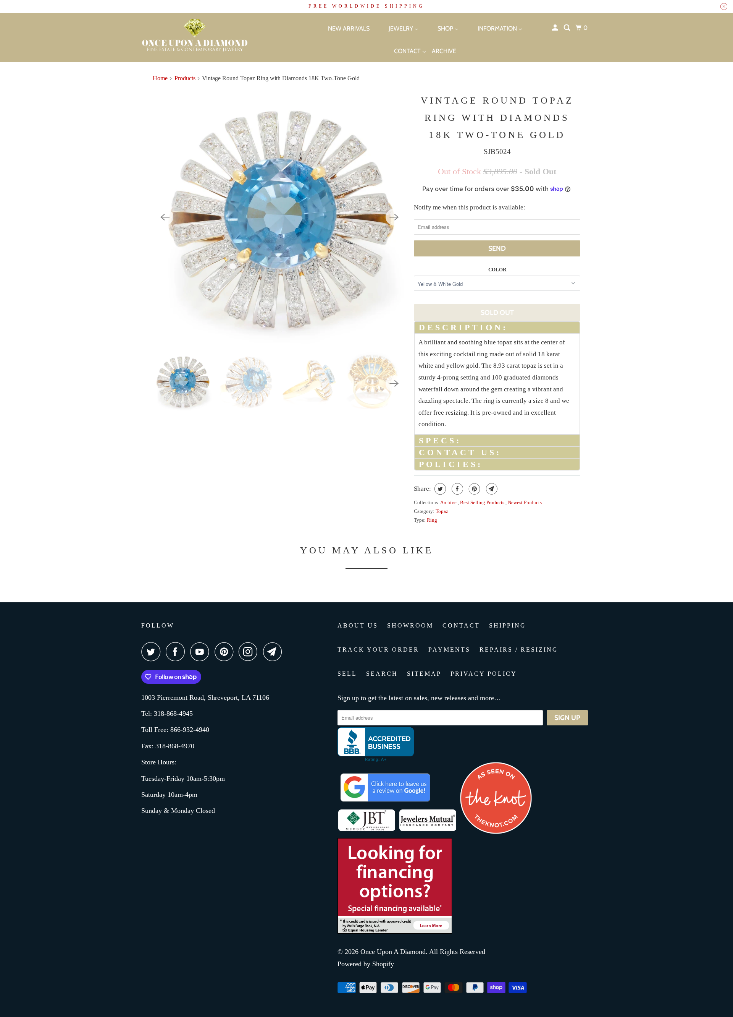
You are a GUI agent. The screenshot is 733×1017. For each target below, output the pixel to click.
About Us (357, 625)
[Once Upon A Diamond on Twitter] (152, 651)
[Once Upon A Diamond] (213, 37)
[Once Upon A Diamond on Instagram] (250, 651)
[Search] (567, 28)
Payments (449, 649)
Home (160, 78)
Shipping (507, 625)
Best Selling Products (482, 502)
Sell (347, 673)
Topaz (442, 511)
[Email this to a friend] (490, 489)
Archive (449, 502)
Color (497, 269)
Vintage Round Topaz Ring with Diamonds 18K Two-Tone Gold (497, 117)
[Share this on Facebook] (456, 489)
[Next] (394, 217)
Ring (432, 520)
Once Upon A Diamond (393, 951)
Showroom (410, 625)
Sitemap (424, 673)
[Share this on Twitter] (439, 489)
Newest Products (525, 502)
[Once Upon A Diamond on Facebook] (177, 651)
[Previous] (165, 217)
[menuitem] (342, 28)
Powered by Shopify (365, 964)
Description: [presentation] (463, 327)
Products (184, 78)
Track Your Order (378, 649)
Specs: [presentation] (440, 440)
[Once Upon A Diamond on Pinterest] (226, 651)
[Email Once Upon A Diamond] (274, 651)
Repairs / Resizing (519, 649)
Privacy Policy (483, 673)
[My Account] (556, 28)
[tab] (497, 327)
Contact (461, 625)
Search (382, 673)
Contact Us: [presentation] (460, 452)
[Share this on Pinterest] (473, 489)
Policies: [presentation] (451, 464)
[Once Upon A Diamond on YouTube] (201, 651)
